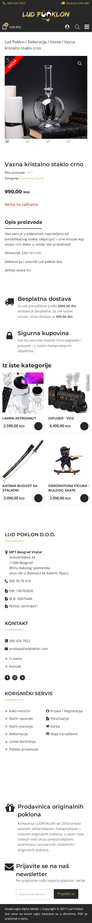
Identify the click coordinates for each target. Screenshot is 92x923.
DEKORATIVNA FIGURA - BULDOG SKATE (68, 488)
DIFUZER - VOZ (61, 418)
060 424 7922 (16, 3)
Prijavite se (66, 893)
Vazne (55, 42)
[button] (67, 26)
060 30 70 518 (20, 581)
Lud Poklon (15, 42)
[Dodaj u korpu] (38, 426)
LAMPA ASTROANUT (19, 418)
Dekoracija (37, 42)
